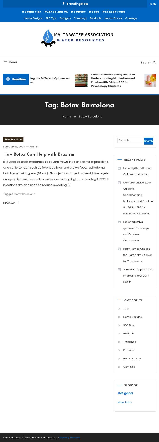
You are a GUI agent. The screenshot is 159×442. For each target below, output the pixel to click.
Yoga (95, 12)
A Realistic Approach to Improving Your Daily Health (138, 276)
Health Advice (113, 18)
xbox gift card (115, 12)
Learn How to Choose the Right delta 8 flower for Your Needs (137, 255)
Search (146, 62)
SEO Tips (51, 18)
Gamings (131, 18)
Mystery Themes (70, 437)
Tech (152, 4)
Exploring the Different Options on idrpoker (44, 80)
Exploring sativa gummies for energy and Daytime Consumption (136, 231)
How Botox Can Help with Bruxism (38, 154)
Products (95, 18)
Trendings (80, 18)
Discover (9, 203)
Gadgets (65, 18)
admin (34, 146)
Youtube (80, 12)
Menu (13, 62)
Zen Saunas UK (57, 12)
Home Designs (33, 18)
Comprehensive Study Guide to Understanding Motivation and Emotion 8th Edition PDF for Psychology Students (112, 80)
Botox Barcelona (25, 194)
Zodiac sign (33, 12)
